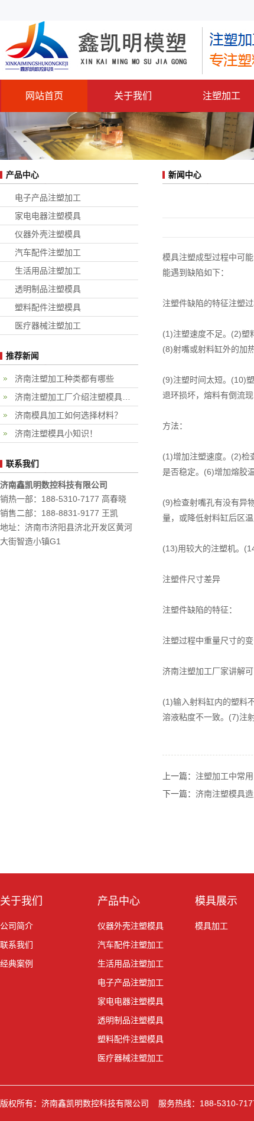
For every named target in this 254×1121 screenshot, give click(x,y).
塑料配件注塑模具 (48, 307)
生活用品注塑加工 (48, 270)
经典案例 (16, 963)
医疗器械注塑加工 (48, 325)
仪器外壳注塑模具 (48, 234)
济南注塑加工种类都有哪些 (64, 378)
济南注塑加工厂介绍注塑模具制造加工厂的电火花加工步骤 (76, 397)
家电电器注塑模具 (48, 216)
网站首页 (44, 96)
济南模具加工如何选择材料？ (68, 415)
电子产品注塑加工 (48, 197)
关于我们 (133, 96)
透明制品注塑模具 (48, 289)
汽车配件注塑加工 (48, 252)
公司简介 (16, 926)
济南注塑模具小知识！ (56, 433)
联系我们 (16, 944)
